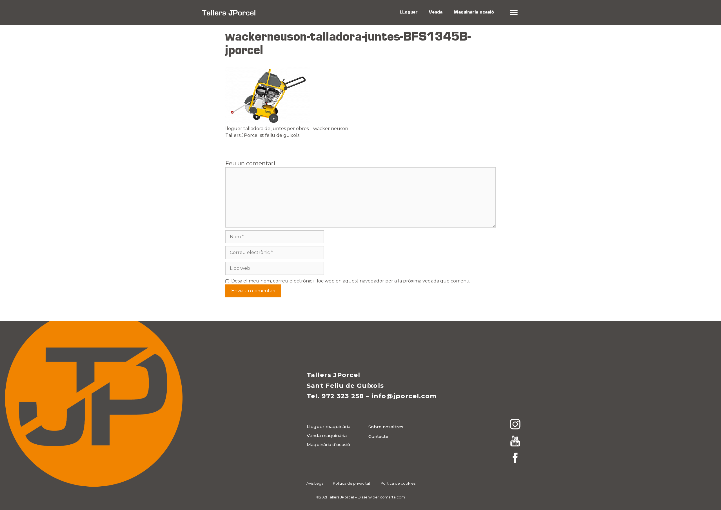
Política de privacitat (351, 483)
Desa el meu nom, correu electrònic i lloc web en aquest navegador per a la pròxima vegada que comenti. (350, 281)
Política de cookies (397, 483)
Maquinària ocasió (474, 12)
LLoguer (409, 12)
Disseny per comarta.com (381, 497)
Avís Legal (315, 483)
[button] (513, 12)
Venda (435, 12)
